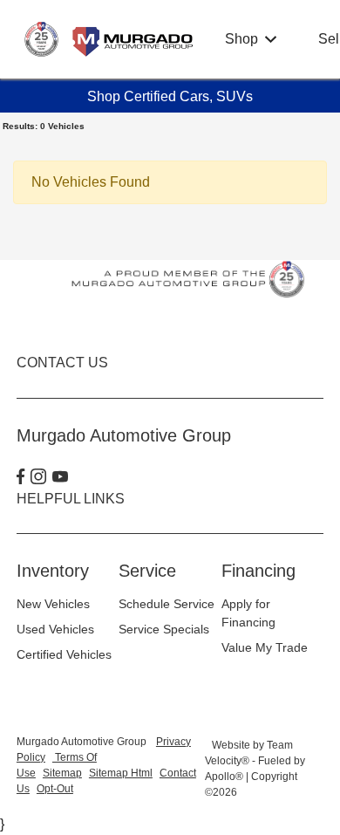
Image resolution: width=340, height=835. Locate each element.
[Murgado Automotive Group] (110, 38)
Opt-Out (55, 789)
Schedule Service (166, 604)
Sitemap (62, 773)
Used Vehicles (55, 629)
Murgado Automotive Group (83, 742)
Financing (258, 570)
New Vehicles (53, 604)
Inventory (53, 570)
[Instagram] (38, 478)
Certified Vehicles (64, 654)
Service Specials (164, 629)
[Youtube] (60, 478)
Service (147, 570)
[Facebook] (20, 478)
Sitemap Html (121, 773)
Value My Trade (264, 647)
